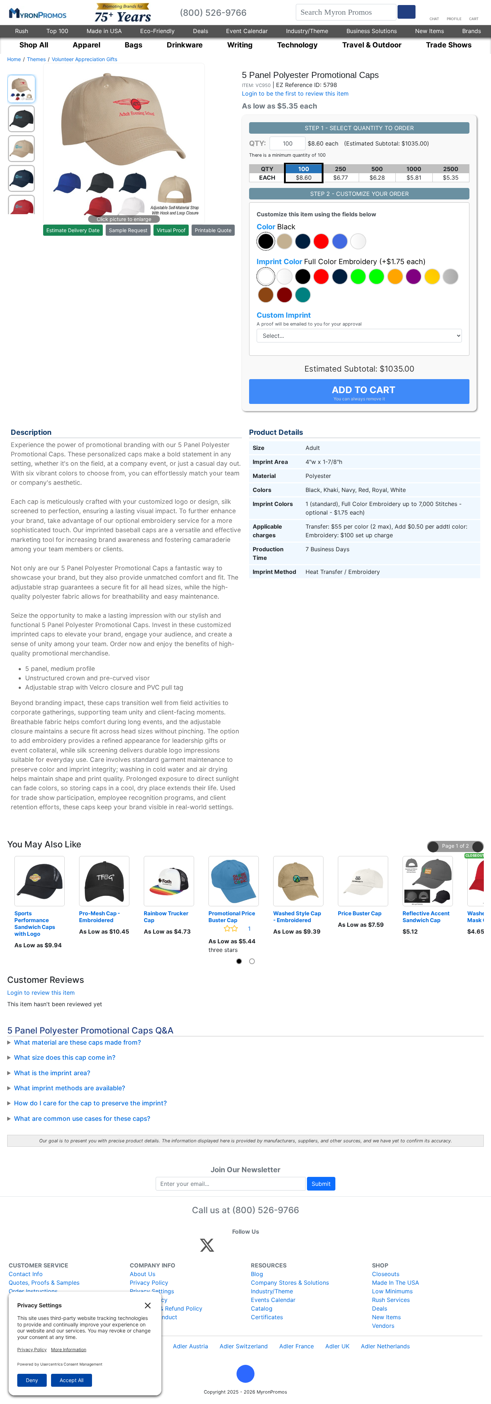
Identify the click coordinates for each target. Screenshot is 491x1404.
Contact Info (26, 1274)
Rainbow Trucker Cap (166, 917)
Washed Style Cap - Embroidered (297, 917)
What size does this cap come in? (64, 1057)
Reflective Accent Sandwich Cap (427, 917)
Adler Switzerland (244, 1346)
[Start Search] (407, 12)
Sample (128, 230)
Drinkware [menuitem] (185, 45)
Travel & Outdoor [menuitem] (371, 45)
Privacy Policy (149, 1282)
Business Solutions (372, 30)
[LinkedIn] (270, 1248)
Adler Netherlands (385, 1346)
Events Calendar (273, 1299)
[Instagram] (255, 1248)
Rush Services (391, 1299)
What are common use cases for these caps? (82, 1118)
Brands (471, 30)
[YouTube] (286, 1248)
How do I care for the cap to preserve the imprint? (90, 1103)
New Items (429, 30)
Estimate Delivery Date (73, 230)
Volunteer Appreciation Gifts (84, 59)
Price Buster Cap (359, 913)
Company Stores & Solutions (290, 1282)
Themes (36, 59)
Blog (257, 1274)
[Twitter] (207, 1248)
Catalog (261, 1308)
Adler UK (337, 1346)
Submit (321, 1183)
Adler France (296, 1346)
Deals (200, 30)
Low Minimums (392, 1291)
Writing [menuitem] (240, 45)
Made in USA (104, 30)
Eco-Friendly (157, 30)
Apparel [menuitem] (86, 45)
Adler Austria (190, 1346)
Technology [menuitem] (297, 45)
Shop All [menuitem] (33, 45)
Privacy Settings (152, 1291)
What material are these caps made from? (77, 1042)
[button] (266, 241)
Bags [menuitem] (133, 45)
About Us (142, 1274)
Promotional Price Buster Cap (232, 917)
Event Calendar (247, 30)
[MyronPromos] (37, 12)
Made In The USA (395, 1282)
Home (14, 59)
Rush (21, 30)
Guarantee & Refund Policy (166, 1308)
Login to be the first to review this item (295, 93)
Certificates (267, 1317)
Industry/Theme (307, 30)
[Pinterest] (239, 1248)
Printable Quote (213, 230)
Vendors (383, 1325)
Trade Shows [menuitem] (449, 45)
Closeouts (385, 1274)
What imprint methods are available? (69, 1088)
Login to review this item (41, 992)
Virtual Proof (171, 230)
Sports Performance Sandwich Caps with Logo (35, 923)
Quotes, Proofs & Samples (44, 1282)
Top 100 (57, 30)
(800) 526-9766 (265, 1210)
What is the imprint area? (52, 1073)
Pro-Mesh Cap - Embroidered (100, 917)
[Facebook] (224, 1248)
